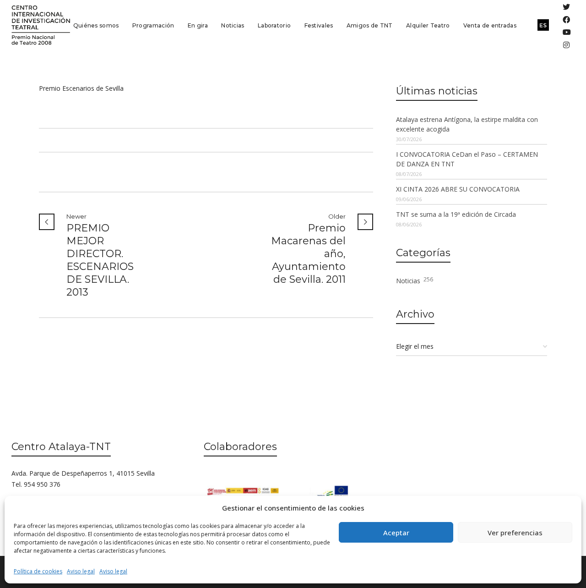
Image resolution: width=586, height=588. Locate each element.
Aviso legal (81, 571)
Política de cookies (38, 571)
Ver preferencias (515, 532)
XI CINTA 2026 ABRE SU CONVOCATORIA (458, 189)
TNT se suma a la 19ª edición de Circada (456, 214)
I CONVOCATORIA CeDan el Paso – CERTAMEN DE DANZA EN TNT (467, 159)
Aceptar (396, 532)
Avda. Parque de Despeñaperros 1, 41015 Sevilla (83, 473)
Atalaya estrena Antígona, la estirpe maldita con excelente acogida (467, 124)
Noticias (414, 280)
